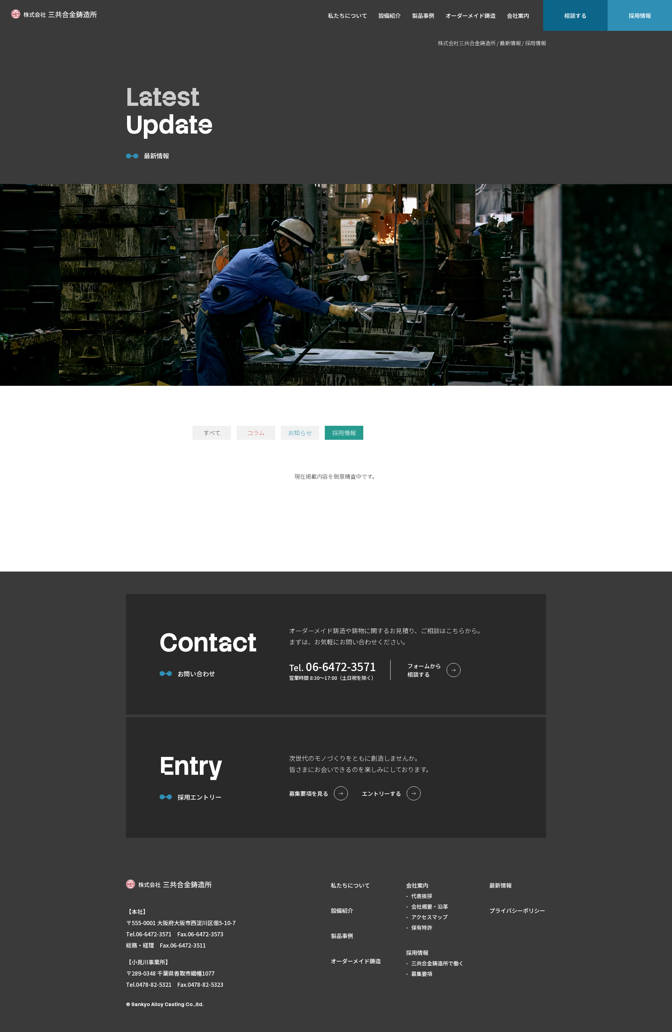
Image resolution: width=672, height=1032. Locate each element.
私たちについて (347, 15)
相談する (575, 15)
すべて (211, 432)
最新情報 (500, 885)
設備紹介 (389, 15)
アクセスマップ (429, 917)
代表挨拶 (421, 896)
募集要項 (421, 973)
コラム (256, 432)
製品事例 (423, 15)
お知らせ (300, 432)
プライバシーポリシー (517, 910)
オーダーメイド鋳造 (471, 15)
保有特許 (421, 927)
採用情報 (640, 15)
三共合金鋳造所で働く (437, 963)
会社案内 (518, 15)
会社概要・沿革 (429, 906)
